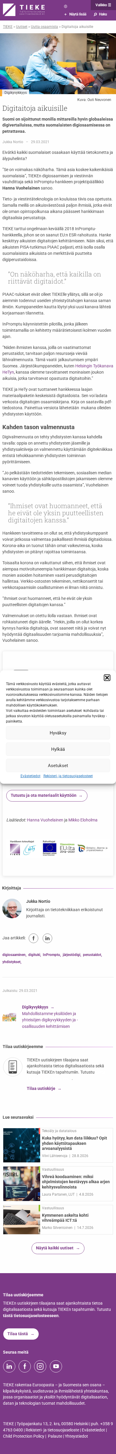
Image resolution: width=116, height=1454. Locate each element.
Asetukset (58, 765)
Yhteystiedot (76, 1436)
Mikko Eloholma (83, 820)
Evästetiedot (30, 776)
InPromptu (51, 955)
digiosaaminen (14, 955)
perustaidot (92, 955)
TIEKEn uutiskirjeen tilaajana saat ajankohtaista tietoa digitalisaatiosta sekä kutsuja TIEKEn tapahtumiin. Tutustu (65, 1066)
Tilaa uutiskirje (41, 1089)
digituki (34, 955)
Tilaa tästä (17, 1333)
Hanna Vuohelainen (45, 820)
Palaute (55, 1436)
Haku (100, 14)
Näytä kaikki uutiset (54, 1248)
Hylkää (58, 749)
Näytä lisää (75, 14)
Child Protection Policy (23, 1436)
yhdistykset (11, 962)
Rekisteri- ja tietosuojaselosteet (68, 776)
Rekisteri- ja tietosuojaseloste (52, 1430)
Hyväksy (58, 732)
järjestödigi (71, 955)
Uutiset (21, 27)
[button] (107, 678)
